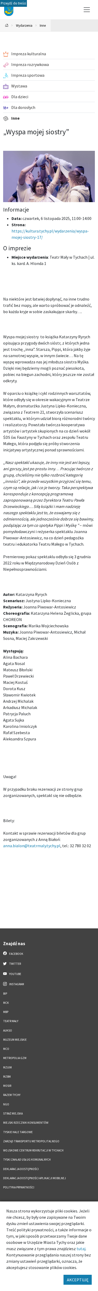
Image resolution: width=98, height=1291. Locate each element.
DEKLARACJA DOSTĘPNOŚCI (21, 1169)
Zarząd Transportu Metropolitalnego (31, 1141)
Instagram (16, 984)
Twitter (15, 964)
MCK (6, 1003)
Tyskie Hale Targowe (18, 1132)
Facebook (16, 954)
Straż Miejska (13, 1113)
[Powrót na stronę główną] (6, 25)
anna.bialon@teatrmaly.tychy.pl (31, 845)
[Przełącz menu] (87, 9)
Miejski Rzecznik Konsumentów (25, 1122)
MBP (5, 1012)
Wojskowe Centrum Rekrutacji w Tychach (33, 1150)
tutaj (81, 1248)
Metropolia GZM (14, 1058)
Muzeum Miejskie (15, 1039)
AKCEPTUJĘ (77, 1279)
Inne (43, 25)
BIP (5, 993)
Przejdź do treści (13, 3)
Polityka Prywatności (18, 1187)
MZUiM (7, 1067)
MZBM (7, 1076)
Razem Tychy (11, 1095)
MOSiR (7, 1086)
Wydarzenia (24, 25)
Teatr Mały (10, 1021)
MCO (6, 1049)
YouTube (15, 974)
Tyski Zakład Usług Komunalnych (27, 1159)
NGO (6, 1104)
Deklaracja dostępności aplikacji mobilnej (34, 1178)
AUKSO (7, 1030)
